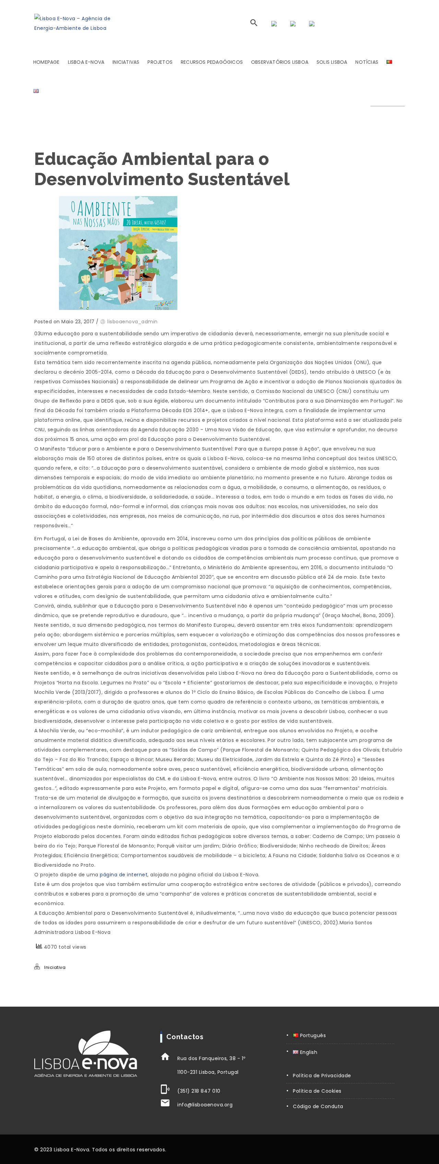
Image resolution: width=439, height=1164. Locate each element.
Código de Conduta (318, 1106)
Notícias (366, 62)
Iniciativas (125, 62)
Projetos (160, 62)
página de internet (123, 874)
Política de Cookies (317, 1091)
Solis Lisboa (332, 62)
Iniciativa (55, 967)
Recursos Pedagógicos (212, 62)
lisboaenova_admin (132, 321)
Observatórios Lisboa (279, 62)
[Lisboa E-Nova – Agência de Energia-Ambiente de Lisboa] (80, 23)
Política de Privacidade (322, 1075)
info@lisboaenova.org (205, 1104)
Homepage (46, 62)
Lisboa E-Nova (86, 62)
